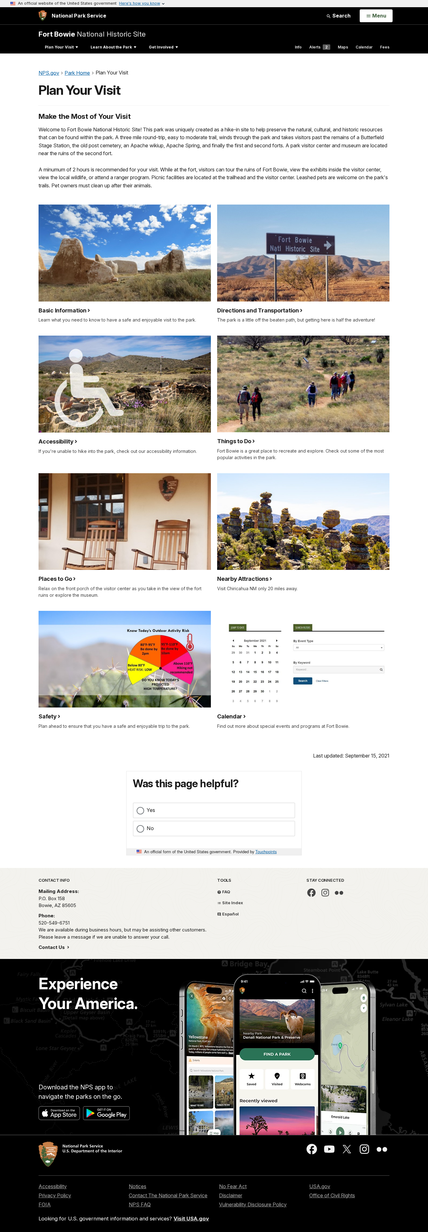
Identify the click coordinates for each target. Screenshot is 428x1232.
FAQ (225, 891)
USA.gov (319, 1186)
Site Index (232, 902)
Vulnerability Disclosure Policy (253, 1204)
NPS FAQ (140, 1204)
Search (341, 16)
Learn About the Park (111, 47)
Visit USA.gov (191, 1218)
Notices (137, 1186)
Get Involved (161, 47)
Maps (343, 47)
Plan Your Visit (59, 47)
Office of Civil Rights (332, 1195)
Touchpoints (266, 851)
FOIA (45, 1204)
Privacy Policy (55, 1195)
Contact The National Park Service (168, 1195)
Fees (384, 47)
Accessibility (53, 1186)
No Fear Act (233, 1186)
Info (298, 47)
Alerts (318, 47)
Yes (151, 810)
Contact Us (52, 947)
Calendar (364, 47)
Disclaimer (230, 1195)
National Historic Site (92, 34)
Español (230, 913)
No (150, 828)
